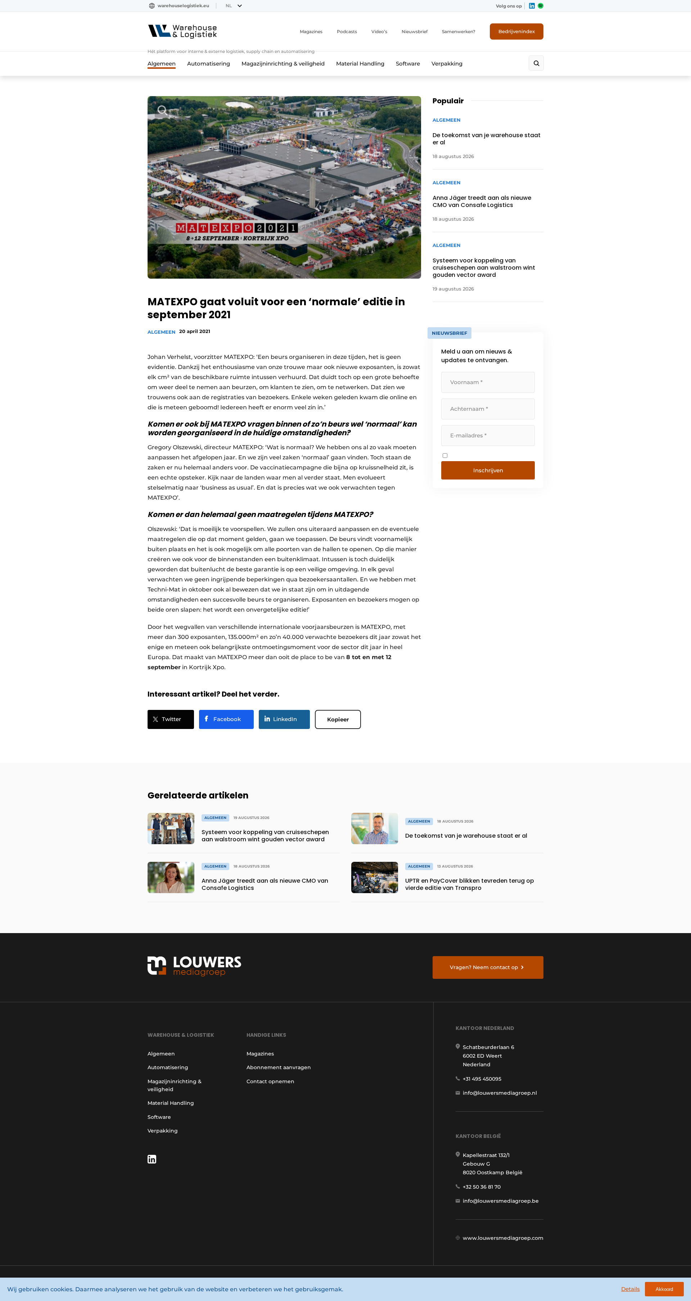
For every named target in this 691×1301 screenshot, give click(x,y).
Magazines (311, 31)
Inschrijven (488, 470)
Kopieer (338, 719)
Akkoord (664, 1289)
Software (408, 63)
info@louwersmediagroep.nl (500, 1093)
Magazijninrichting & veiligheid (283, 63)
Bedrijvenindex (516, 31)
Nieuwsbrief (415, 31)
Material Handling (360, 63)
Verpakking (447, 63)
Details (630, 1289)
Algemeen (162, 63)
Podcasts (347, 31)
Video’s (379, 31)
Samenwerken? (458, 31)
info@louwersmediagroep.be (501, 1201)
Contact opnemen (270, 1081)
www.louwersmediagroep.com (503, 1238)
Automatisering (208, 63)
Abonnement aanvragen (279, 1067)
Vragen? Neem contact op (484, 967)
